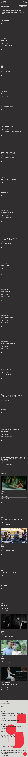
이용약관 (13, 755)
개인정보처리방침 (8, 755)
